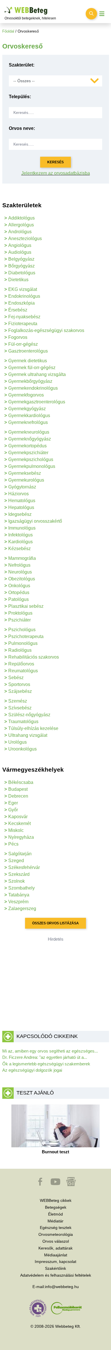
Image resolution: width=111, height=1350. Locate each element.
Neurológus (20, 572)
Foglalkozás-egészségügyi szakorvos (46, 330)
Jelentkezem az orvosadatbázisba (55, 173)
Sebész (16, 677)
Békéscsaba (20, 782)
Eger (13, 802)
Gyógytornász (22, 486)
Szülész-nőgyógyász (29, 714)
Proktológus (20, 613)
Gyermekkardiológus (29, 415)
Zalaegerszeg (22, 908)
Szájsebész (20, 691)
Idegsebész (20, 514)
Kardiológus (20, 541)
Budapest (18, 789)
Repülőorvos (21, 663)
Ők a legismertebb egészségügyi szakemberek (46, 1063)
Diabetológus (21, 272)
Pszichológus (22, 629)
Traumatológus (23, 721)
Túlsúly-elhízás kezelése (33, 728)
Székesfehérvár (24, 867)
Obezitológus (21, 578)
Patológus (18, 599)
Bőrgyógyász (21, 265)
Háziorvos (18, 493)
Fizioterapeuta (22, 323)
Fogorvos (17, 337)
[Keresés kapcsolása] (91, 13)
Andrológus (20, 231)
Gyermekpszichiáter (28, 452)
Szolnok (16, 881)
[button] (40, 1184)
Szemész (17, 701)
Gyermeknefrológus (28, 422)
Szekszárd (19, 874)
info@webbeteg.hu (62, 1286)
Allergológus (21, 224)
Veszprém (18, 901)
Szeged (16, 860)
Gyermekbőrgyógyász (30, 381)
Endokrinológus (24, 296)
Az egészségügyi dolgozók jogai (32, 1070)
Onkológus (19, 585)
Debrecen (18, 796)
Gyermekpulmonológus (31, 466)
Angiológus (19, 245)
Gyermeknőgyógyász (29, 438)
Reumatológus (23, 670)
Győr (13, 809)
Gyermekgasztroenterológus (36, 401)
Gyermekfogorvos (26, 395)
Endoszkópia (21, 303)
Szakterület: (21, 65)
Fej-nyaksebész (24, 316)
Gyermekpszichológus (30, 459)
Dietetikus (18, 279)
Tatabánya (18, 894)
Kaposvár (18, 816)
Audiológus (19, 252)
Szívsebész (20, 707)
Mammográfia (22, 558)
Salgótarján (20, 853)
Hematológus (21, 500)
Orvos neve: (22, 128)
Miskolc (16, 830)
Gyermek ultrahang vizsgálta (37, 374)
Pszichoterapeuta (26, 636)
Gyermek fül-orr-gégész (32, 367)
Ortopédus (18, 592)
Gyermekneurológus (28, 432)
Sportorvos (19, 684)
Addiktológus (21, 218)
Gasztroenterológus (28, 351)
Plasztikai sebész (26, 606)
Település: (20, 96)
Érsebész (17, 309)
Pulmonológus (23, 643)
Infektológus (20, 534)
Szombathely (21, 888)
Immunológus (22, 528)
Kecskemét (19, 823)
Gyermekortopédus (27, 445)
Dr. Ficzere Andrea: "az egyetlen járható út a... (44, 1057)
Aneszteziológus (25, 238)
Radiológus (20, 650)
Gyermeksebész (24, 473)
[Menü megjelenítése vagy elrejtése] (102, 14)
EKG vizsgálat (22, 289)
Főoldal (8, 31)
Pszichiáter (19, 619)
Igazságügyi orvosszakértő (35, 521)
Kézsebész (19, 548)
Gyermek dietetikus (27, 360)
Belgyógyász (21, 259)
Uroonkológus (22, 749)
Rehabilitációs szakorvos (33, 657)
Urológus (17, 742)
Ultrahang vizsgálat (27, 735)
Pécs (13, 844)
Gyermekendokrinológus (33, 388)
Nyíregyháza (21, 837)
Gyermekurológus (26, 480)
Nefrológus (19, 565)
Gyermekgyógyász (27, 408)
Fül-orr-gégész (23, 344)
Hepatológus (21, 507)
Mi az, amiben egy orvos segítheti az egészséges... (50, 1051)
